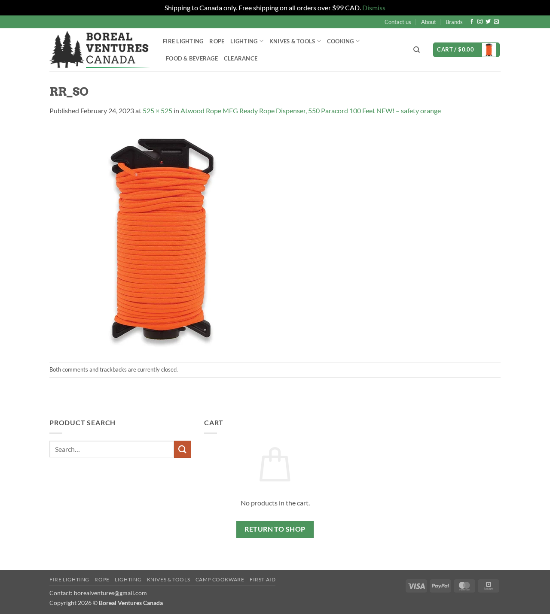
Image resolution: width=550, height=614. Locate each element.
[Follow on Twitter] (488, 22)
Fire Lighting (183, 41)
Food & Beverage (192, 58)
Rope (216, 41)
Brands (454, 21)
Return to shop (275, 529)
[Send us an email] (496, 22)
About (428, 21)
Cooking (340, 41)
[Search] (416, 50)
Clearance (240, 58)
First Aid (263, 579)
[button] (466, 49)
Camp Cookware (220, 579)
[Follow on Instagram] (480, 22)
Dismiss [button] (373, 7)
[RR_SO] (162, 238)
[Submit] (182, 449)
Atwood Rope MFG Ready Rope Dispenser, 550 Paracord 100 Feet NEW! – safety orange (310, 110)
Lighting (243, 41)
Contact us (398, 21)
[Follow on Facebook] (471, 22)
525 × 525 (157, 110)
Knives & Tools (168, 579)
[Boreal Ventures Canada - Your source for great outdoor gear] (99, 49)
